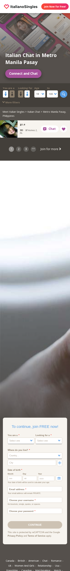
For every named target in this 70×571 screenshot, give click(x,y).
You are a (8, 88)
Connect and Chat (23, 73)
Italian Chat (33, 111)
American (33, 560)
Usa (57, 565)
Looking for (25, 88)
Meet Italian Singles (13, 111)
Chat (45, 560)
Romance (56, 560)
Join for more (49, 149)
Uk (9, 565)
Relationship (44, 565)
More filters (12, 102)
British (21, 560)
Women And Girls (24, 565)
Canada (10, 560)
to (48, 88)
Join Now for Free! (55, 6)
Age (36, 88)
